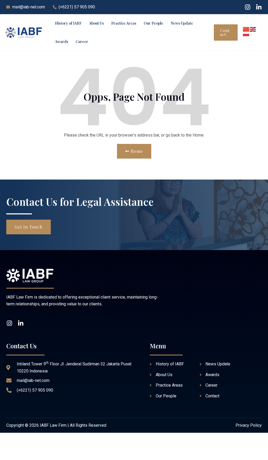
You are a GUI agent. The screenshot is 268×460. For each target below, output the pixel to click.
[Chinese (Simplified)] (246, 28)
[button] (226, 32)
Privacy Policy (249, 425)
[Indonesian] (246, 35)
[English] (253, 28)
